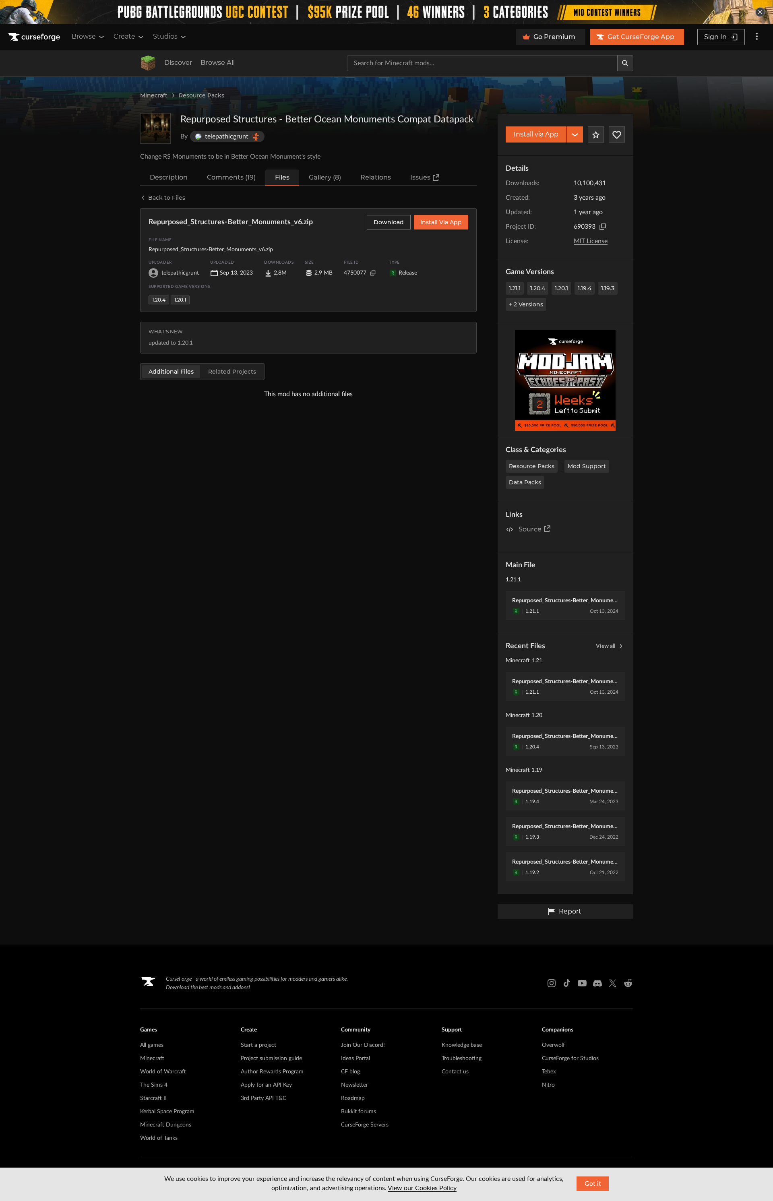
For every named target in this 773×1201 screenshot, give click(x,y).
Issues (420, 177)
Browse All (217, 62)
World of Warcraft (163, 1072)
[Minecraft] (148, 63)
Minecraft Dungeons (165, 1125)
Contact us (455, 1072)
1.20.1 (561, 288)
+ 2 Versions (526, 304)
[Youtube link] (582, 983)
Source (530, 529)
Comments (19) (231, 177)
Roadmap (353, 1098)
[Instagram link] (551, 983)
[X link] (613, 983)
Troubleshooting (462, 1058)
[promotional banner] (386, 12)
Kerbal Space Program (167, 1111)
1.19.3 (607, 288)
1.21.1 (515, 288)
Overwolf (553, 1045)
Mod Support (587, 466)
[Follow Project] (617, 134)
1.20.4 (537, 288)
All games (151, 1045)
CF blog (350, 1072)
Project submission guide (271, 1058)
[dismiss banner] (760, 12)
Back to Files (166, 197)
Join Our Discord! (363, 1045)
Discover (178, 62)
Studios (165, 36)
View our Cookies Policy (422, 1188)
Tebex (549, 1072)
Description (169, 177)
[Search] (625, 63)
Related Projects (232, 371)
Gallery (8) (325, 177)
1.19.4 (584, 288)
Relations (375, 177)
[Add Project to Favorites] (596, 134)
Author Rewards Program (272, 1072)
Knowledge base (462, 1045)
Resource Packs (201, 95)
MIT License (591, 241)
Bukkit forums (358, 1111)
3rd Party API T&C (263, 1098)
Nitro (548, 1085)
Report (570, 911)
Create (124, 36)
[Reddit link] (628, 983)
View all (605, 646)
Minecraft (153, 95)
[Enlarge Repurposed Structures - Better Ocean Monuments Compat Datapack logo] (155, 128)
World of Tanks (159, 1138)
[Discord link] (597, 983)
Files (282, 177)
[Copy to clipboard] (603, 227)
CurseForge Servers (365, 1125)
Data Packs (525, 482)
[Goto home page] (35, 37)
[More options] (757, 37)
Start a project (258, 1045)
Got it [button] (593, 1183)
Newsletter (354, 1085)
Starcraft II (153, 1098)
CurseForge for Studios (570, 1058)
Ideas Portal (355, 1058)
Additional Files (171, 371)
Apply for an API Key (266, 1085)
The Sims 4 (153, 1085)
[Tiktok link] (567, 983)
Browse (84, 36)
